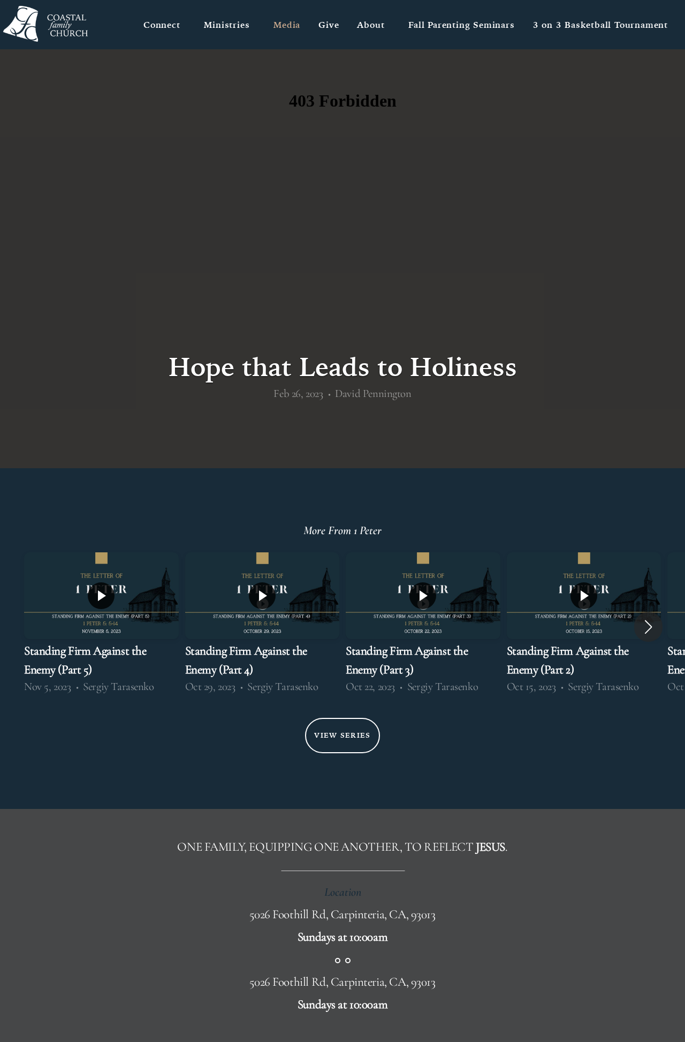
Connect (164, 25)
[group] (101, 627)
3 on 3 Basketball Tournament (600, 25)
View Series (342, 735)
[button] (648, 627)
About (373, 25)
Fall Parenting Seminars (461, 25)
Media (286, 25)
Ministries (229, 25)
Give (328, 25)
